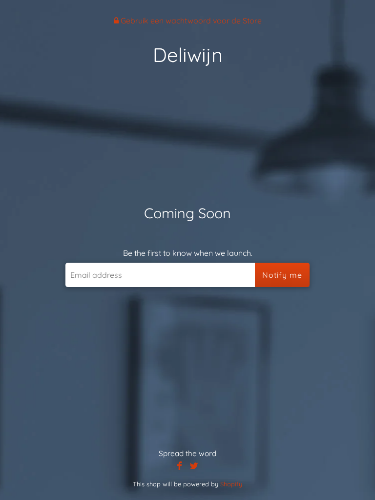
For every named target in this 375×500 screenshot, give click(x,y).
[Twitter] (194, 466)
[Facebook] (179, 466)
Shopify (231, 484)
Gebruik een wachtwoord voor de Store (190, 20)
